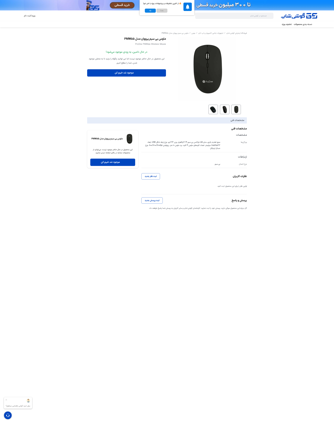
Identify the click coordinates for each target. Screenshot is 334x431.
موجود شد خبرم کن (124, 73)
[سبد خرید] (19, 16)
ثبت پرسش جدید (152, 200)
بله (150, 10)
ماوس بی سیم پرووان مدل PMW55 (175, 33)
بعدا (162, 10)
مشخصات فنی (237, 120)
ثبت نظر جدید (151, 176)
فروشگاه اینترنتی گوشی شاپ (236, 33)
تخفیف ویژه (287, 24)
